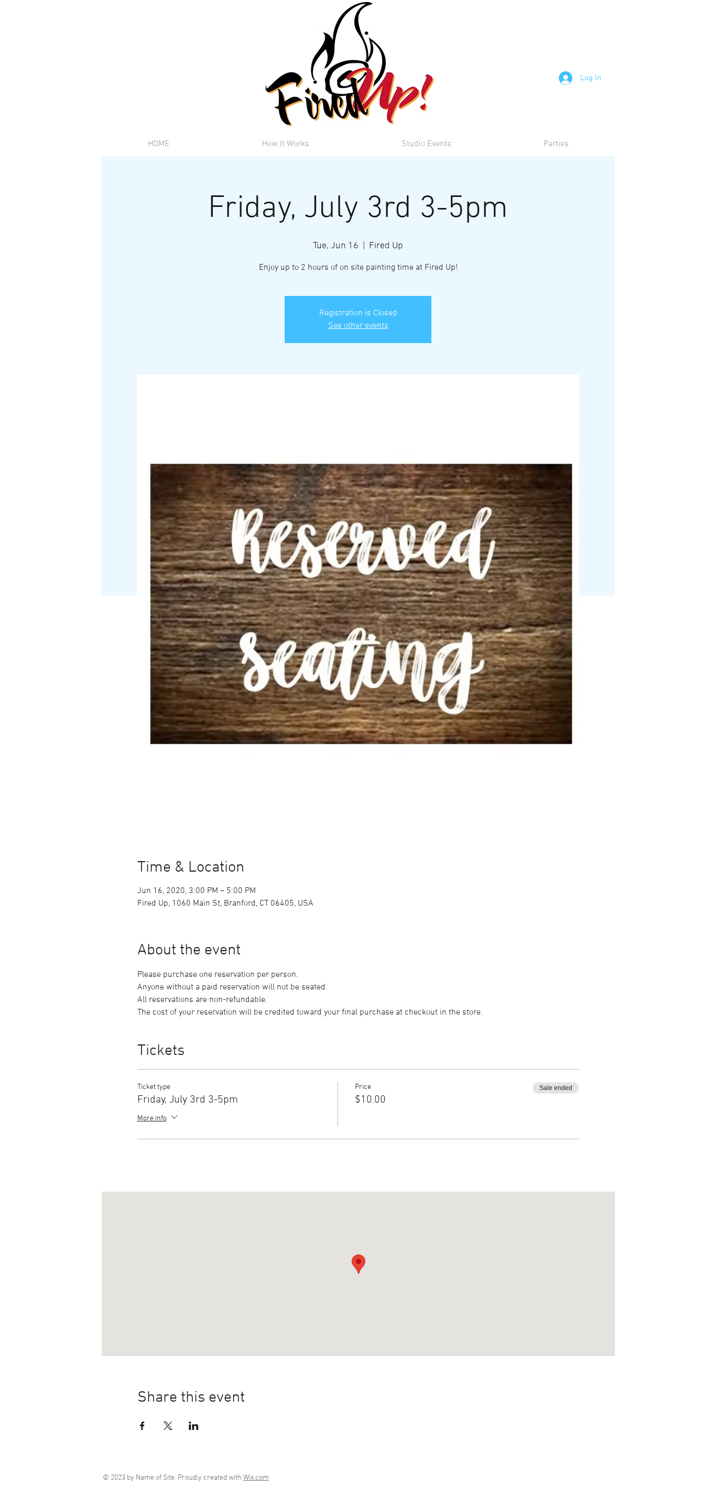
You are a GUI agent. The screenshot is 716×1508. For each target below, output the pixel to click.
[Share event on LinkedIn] (194, 1426)
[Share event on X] (168, 1426)
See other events (358, 326)
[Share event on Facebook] (142, 1426)
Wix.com (256, 1477)
